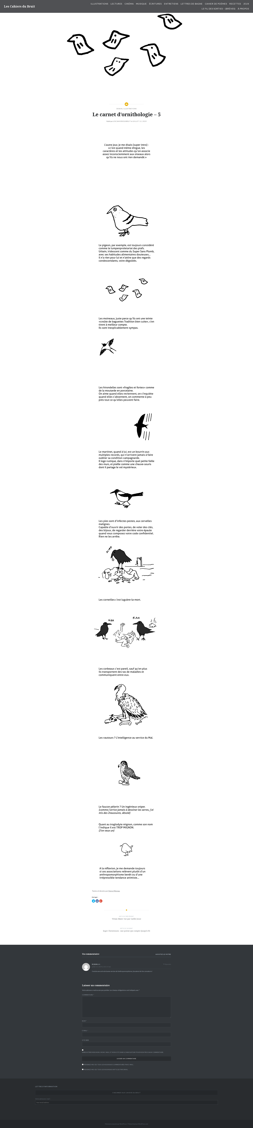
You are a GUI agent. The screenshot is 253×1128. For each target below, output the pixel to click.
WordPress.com (143, 1124)
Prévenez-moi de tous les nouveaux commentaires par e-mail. (109, 1064)
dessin (119, 109)
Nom (84, 1021)
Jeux (246, 3)
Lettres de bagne (191, 3)
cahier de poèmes (216, 3)
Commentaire (88, 995)
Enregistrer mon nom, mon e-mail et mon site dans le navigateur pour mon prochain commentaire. (123, 1052)
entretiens (171, 3)
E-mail (85, 1030)
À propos (243, 8)
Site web (85, 1040)
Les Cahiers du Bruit (19, 6)
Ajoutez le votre (163, 954)
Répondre (168, 964)
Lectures (116, 3)
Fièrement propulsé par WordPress (116, 1124)
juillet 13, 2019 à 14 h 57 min (101, 967)
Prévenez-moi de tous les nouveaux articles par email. (106, 1069)
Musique (141, 3)
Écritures (155, 3)
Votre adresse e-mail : (43, 1099)
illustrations (99, 3)
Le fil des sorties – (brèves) (218, 8)
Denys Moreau (114, 891)
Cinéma (129, 3)
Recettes (235, 3)
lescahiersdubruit (122, 121)
